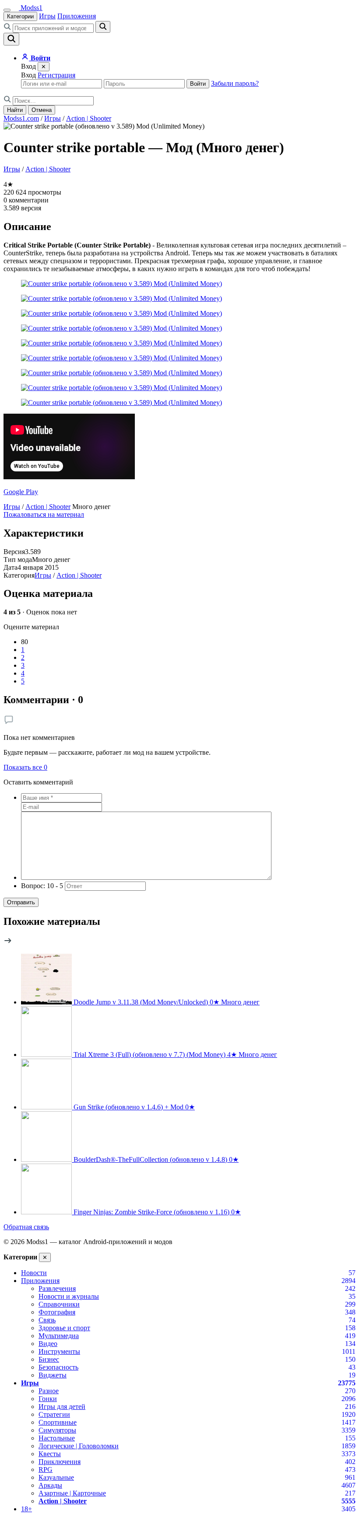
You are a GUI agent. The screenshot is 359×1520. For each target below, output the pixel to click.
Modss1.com (21, 118)
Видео (48, 1343)
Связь (47, 1320)
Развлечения (57, 1288)
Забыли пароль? (235, 83)
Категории (20, 16)
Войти (198, 83)
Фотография (57, 1312)
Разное (49, 1390)
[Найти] (102, 27)
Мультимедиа (59, 1335)
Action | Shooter (88, 118)
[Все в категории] (8, 942)
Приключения (60, 1461)
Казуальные (56, 1477)
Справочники (59, 1304)
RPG (46, 1469)
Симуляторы (57, 1430)
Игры (47, 16)
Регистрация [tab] (56, 75)
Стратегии (54, 1414)
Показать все (25, 767)
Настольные (57, 1438)
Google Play (21, 491)
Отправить (21, 902)
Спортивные (58, 1422)
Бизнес (49, 1359)
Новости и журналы (69, 1296)
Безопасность (58, 1367)
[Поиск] (11, 39)
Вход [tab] (28, 75)
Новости (34, 1272)
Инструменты (59, 1351)
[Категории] (7, 10)
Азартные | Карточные (72, 1493)
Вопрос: (42, 885)
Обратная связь (26, 1227)
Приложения (76, 16)
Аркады (50, 1485)
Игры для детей (62, 1406)
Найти (15, 110)
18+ (26, 1509)
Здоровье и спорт (64, 1328)
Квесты (50, 1453)
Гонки (48, 1398)
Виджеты (53, 1375)
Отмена (42, 110)
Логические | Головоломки (79, 1446)
